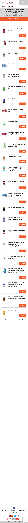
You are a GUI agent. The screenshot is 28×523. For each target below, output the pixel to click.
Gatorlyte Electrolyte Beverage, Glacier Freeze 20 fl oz (16, 169)
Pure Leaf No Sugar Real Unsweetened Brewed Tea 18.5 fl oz (16, 298)
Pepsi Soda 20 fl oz (14, 99)
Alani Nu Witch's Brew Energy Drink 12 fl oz (15, 219)
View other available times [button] (14, 15)
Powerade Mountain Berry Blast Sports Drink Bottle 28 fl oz (16, 270)
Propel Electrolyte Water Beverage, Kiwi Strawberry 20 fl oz (16, 244)
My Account (5, 510)
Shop (3, 6)
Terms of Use (15, 512)
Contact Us (13, 510)
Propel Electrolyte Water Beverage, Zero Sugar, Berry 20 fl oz (16, 284)
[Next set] (22, 319)
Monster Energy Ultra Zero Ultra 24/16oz (15, 75)
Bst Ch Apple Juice (14, 311)
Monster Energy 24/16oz (16, 207)
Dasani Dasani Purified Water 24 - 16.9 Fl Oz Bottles (15, 195)
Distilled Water (13, 122)
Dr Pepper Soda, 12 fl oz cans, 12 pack (16, 133)
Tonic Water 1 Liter (14, 156)
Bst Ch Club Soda (13, 53)
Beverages (10, 6)
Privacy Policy (22, 510)
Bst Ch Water (12, 64)
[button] (22, 35)
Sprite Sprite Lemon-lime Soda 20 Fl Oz (16, 145)
